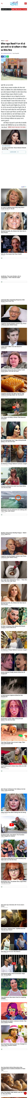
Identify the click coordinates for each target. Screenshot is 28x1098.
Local (7, 40)
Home (2, 40)
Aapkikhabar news (7, 53)
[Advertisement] (14, 25)
